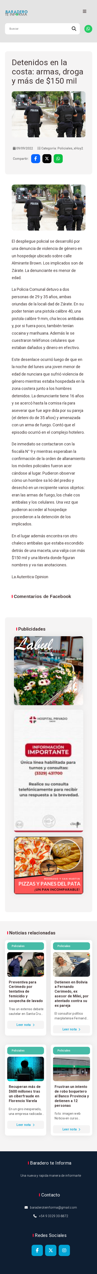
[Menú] (84, 11)
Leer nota (24, 1025)
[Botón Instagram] (64, 1250)
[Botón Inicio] (48, 13)
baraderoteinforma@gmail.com (53, 1207)
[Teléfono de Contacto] (88, 29)
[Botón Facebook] (37, 1250)
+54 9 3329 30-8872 (53, 1216)
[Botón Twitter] (50, 1250)
